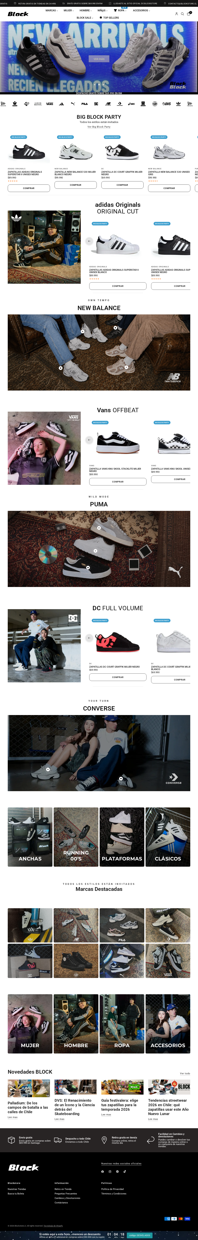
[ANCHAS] (30, 837)
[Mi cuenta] (176, 14)
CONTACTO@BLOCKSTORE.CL (145, 3)
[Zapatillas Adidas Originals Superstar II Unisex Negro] (29, 149)
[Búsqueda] (182, 14)
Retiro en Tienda (63, 1189)
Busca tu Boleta (16, 1193)
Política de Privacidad (112, 1189)
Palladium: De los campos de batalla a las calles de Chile (28, 1107)
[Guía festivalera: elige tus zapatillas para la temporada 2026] (122, 1087)
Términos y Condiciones (113, 1193)
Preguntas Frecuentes (66, 1193)
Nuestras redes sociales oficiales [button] (121, 1163)
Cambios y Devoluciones (67, 1198)
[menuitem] (53, 10)
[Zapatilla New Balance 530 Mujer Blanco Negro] (76, 149)
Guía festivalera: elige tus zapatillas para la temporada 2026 (119, 1105)
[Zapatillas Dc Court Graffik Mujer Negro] (117, 638)
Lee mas (13, 1117)
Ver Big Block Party (99, 127)
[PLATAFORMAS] (122, 837)
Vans (91, 465)
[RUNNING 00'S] (76, 837)
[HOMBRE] (76, 1023)
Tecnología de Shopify (53, 1226)
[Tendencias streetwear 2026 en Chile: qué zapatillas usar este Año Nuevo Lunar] (169, 1087)
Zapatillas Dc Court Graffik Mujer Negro (114, 667)
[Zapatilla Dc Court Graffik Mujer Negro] (122, 149)
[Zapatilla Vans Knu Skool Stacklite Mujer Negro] (117, 440)
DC (102, 169)
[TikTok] (127, 1171)
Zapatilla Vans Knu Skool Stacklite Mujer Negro (115, 470)
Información (62, 1183)
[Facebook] (104, 1171)
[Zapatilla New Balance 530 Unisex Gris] (169, 149)
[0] (187, 14)
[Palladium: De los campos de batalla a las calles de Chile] (29, 1088)
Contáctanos (61, 1202)
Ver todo (185, 1073)
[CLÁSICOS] (168, 837)
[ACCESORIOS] (168, 1023)
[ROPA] (122, 1023)
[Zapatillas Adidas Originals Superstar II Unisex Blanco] (117, 241)
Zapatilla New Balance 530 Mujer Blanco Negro (75, 173)
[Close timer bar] (155, 1234)
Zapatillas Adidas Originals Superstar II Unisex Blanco (114, 271)
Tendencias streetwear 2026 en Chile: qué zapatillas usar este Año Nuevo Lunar (168, 1107)
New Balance (61, 169)
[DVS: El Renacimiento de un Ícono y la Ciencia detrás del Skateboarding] (76, 1087)
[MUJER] (30, 1023)
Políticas (106, 1183)
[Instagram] (112, 1171)
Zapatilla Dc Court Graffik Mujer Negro (121, 173)
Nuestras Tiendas (17, 1189)
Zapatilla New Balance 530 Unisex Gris (169, 173)
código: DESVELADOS (139, 1235)
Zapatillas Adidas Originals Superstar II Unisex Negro (25, 173)
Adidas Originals (17, 169)
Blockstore (14, 1183)
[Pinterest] (119, 1171)
